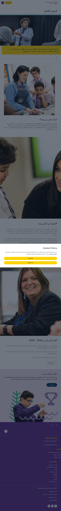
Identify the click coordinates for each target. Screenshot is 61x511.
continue (30, 258)
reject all (30, 262)
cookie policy (53, 254)
